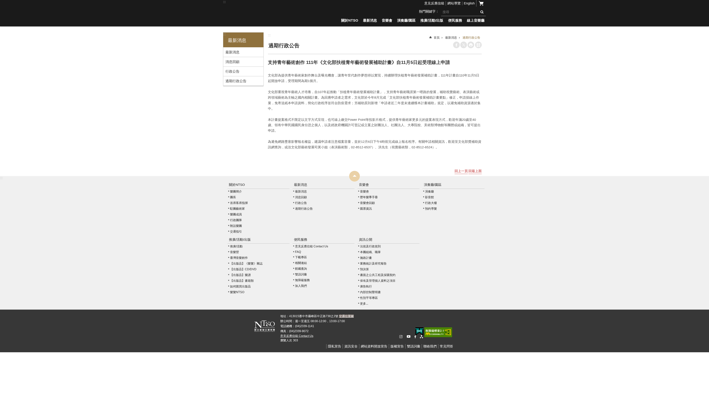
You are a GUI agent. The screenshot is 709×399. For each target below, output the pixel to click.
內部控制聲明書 (370, 292)
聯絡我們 (430, 346)
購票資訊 (366, 208)
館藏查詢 (301, 268)
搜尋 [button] (482, 12)
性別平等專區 (369, 297)
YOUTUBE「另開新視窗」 (409, 337)
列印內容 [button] (470, 45)
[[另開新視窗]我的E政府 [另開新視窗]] (419, 331)
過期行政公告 (235, 81)
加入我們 (301, 285)
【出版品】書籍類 (242, 280)
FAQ (298, 251)
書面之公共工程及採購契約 (377, 275)
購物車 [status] (481, 3)
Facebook (456, 45)
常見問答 (446, 346)
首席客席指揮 (239, 202)
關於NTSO (349, 20)
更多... (364, 303)
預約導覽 (431, 208)
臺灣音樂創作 (239, 257)
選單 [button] (354, 176)
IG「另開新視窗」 (402, 337)
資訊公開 (365, 239)
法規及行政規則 (370, 246)
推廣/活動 (236, 246)
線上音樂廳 (475, 20)
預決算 (364, 269)
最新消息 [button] (237, 40)
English (469, 3)
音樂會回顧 (367, 202)
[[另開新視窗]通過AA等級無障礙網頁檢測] (438, 332)
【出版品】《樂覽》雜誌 (246, 263)
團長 (233, 197)
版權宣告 (397, 346)
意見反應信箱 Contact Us (311, 246)
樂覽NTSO (237, 292)
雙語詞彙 (301, 274)
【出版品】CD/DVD (243, 269)
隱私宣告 (334, 346)
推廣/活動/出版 (431, 20)
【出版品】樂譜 (240, 275)
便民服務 (455, 20)
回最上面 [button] (475, 171)
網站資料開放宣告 (374, 346)
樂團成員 (236, 214)
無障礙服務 (302, 280)
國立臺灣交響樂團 (255, 19)
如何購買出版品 (240, 286)
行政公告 (232, 71)
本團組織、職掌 (370, 252)
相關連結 (301, 263)
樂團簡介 (236, 191)
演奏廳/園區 (406, 20)
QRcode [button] (478, 45)
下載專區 (301, 257)
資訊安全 (351, 346)
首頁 (437, 37)
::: (224, 2)
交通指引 (236, 231)
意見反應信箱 (434, 3)
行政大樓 (431, 202)
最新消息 (370, 20)
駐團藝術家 (237, 208)
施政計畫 (366, 257)
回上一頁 (461, 171)
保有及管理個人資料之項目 (377, 280)
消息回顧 (232, 62)
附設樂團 (236, 225)
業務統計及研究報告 (373, 263)
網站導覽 (454, 3)
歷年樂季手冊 (369, 197)
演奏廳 (429, 191)
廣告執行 (366, 286)
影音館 (429, 197)
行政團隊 (236, 220)
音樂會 (387, 20)
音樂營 (234, 252)
